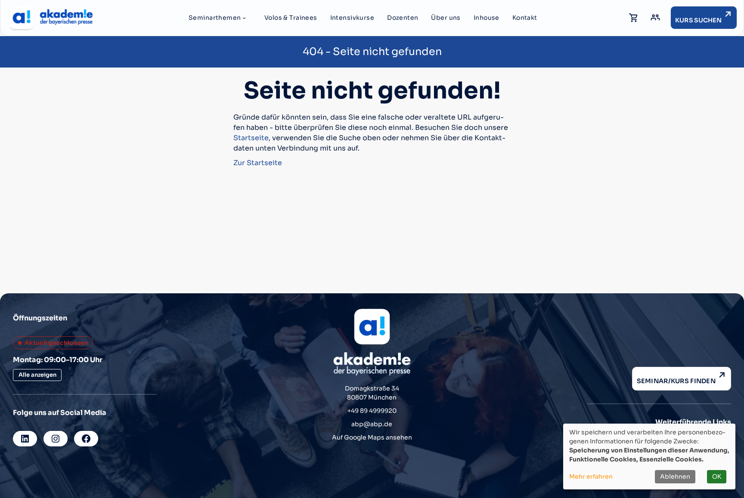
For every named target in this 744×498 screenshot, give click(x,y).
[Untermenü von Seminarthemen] (244, 17)
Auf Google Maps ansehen (372, 437)
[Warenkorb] (633, 17)
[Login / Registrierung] (655, 17)
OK (716, 476)
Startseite (251, 137)
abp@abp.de (371, 424)
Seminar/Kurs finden (676, 381)
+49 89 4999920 (372, 411)
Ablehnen (675, 476)
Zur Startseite (257, 162)
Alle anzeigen (37, 374)
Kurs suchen (698, 20)
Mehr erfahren (591, 476)
